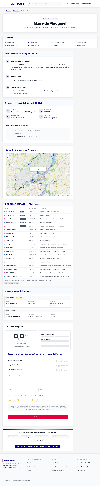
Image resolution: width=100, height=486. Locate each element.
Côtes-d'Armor (16, 10)
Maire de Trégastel (26, 437)
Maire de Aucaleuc (13, 437)
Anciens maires (80, 45)
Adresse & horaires (11, 45)
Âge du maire (32, 42)
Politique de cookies (26, 480)
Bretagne (8, 10)
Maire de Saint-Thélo (37, 440)
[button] (38, 172)
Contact (29, 470)
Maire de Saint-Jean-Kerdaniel (59, 437)
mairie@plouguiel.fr (17, 118)
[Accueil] (3, 10)
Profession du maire (58, 42)
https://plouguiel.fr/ (50, 118)
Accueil (29, 462)
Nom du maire (9, 42)
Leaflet (54, 195)
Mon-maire (9, 460)
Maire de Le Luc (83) (82, 470)
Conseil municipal (33, 45)
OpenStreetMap (61, 195)
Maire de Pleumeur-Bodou (41, 437)
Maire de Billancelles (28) (58, 462)
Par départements (73, 4)
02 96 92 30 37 (49, 112)
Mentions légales (31, 466)
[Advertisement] (87, 74)
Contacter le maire (80, 42)
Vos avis (55, 45)
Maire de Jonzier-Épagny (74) (59, 466)
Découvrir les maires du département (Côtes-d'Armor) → (37, 446)
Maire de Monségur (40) (83, 466)
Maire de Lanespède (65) (58, 470)
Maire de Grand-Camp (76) (83, 462)
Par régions (86, 4)
